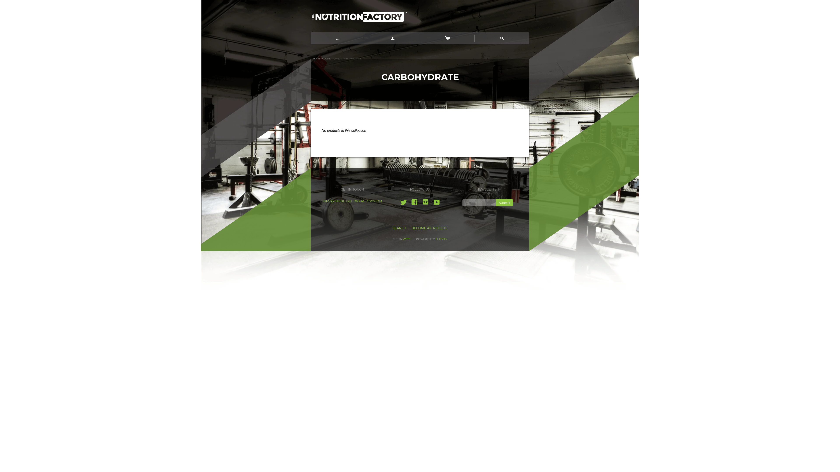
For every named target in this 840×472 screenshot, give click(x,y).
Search (399, 228)
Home (316, 58)
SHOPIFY (441, 239)
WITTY (407, 239)
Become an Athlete (429, 228)
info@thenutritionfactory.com (352, 201)
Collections (330, 58)
